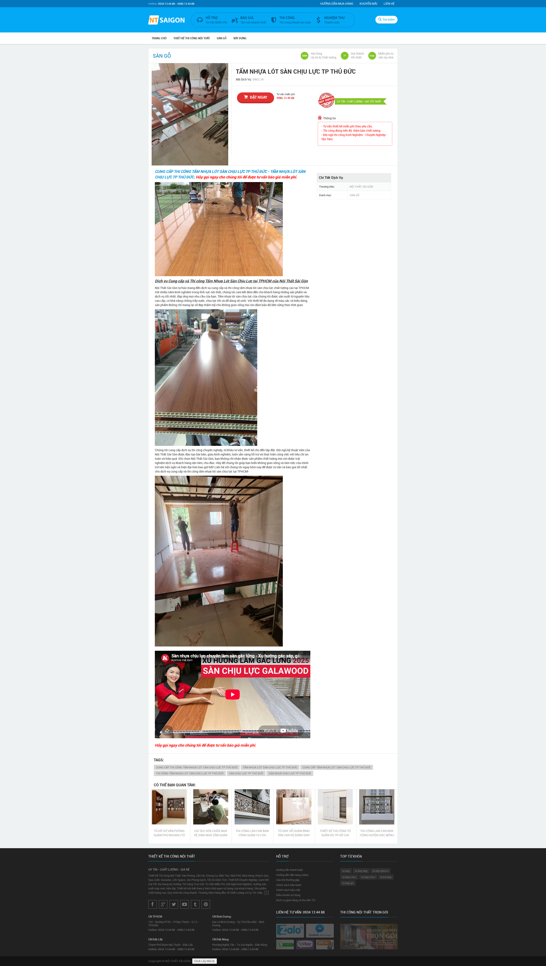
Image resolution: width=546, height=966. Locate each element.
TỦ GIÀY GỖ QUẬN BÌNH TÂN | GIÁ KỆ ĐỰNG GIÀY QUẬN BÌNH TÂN (294, 833)
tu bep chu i (349, 877)
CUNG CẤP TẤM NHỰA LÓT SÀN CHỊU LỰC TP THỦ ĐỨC (336, 767)
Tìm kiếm (388, 20)
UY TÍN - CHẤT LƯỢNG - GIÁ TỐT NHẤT (359, 101)
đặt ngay (258, 97)
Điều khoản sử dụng (288, 895)
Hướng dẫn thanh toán (289, 870)
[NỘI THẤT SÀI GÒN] (166, 20)
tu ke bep (385, 877)
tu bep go (347, 883)
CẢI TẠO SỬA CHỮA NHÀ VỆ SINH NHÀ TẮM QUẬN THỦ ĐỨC (210, 833)
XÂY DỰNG (240, 38)
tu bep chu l (368, 877)
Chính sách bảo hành (288, 885)
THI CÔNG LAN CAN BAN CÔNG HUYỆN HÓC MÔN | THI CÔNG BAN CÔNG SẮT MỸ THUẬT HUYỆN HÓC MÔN (376, 833)
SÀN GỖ (222, 38)
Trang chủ (159, 38)
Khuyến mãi (368, 3)
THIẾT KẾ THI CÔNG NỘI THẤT (191, 38)
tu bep (346, 871)
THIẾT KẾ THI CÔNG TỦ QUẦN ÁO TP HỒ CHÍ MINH (335, 833)
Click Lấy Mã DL (204, 961)
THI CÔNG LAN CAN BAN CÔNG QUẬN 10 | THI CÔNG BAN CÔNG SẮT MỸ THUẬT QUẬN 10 (252, 833)
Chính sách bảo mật (288, 890)
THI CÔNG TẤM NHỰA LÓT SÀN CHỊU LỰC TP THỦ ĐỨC (190, 773)
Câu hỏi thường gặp (287, 880)
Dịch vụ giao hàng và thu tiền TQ (295, 900)
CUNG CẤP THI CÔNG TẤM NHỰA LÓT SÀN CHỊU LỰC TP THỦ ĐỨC (197, 767)
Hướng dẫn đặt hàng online (292, 875)
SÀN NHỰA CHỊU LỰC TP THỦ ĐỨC (290, 773)
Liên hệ (389, 3)
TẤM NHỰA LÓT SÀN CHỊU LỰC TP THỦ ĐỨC (270, 767)
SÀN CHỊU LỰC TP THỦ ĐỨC (246, 773)
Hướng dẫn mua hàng (336, 3)
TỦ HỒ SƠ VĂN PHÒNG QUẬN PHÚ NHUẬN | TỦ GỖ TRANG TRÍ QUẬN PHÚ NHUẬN (169, 833)
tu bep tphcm (380, 871)
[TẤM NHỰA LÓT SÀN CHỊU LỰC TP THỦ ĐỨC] (190, 114)
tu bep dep (361, 871)
